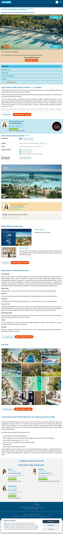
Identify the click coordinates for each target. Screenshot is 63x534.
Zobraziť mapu (43, 143)
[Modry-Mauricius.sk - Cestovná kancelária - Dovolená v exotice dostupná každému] (6, 2)
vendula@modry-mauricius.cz (16, 125)
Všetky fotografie (7, 409)
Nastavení (51, 529)
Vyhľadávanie (41, 516)
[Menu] (60, 2)
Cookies (48, 516)
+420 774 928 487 (12, 477)
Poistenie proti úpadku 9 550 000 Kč (31, 514)
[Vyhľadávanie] (57, 2)
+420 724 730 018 (42, 477)
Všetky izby (5, 263)
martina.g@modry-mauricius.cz (16, 475)
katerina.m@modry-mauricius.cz (46, 475)
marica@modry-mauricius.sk (15, 492)
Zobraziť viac (6, 114)
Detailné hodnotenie (28, 139)
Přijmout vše (51, 521)
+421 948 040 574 (12, 494)
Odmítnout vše (51, 525)
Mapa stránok (24, 516)
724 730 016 (16, 126)
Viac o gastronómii (36, 146)
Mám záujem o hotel (31, 60)
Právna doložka (33, 516)
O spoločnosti (16, 516)
